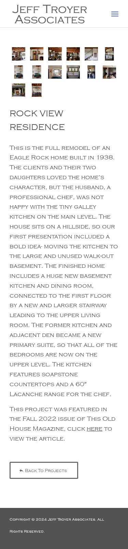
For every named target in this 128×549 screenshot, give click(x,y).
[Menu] (114, 13)
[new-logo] (53, 13)
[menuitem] (114, 13)
